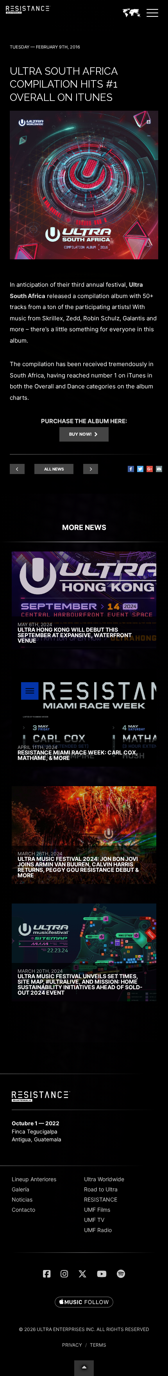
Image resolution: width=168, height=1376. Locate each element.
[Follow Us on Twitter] (82, 1274)
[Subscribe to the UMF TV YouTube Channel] (102, 1274)
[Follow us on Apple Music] (84, 1302)
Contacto (23, 1209)
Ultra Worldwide (104, 1179)
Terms (98, 1345)
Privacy (72, 1345)
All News (54, 469)
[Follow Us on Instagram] (64, 1274)
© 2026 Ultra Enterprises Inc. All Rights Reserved (84, 1329)
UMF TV (94, 1219)
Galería (20, 1189)
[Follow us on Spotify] (121, 1274)
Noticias (22, 1199)
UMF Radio (98, 1230)
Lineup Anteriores (34, 1179)
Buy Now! (81, 434)
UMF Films (97, 1209)
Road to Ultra (101, 1189)
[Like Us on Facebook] (46, 1274)
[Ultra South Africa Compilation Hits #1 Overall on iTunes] (84, 257)
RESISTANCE (100, 1199)
